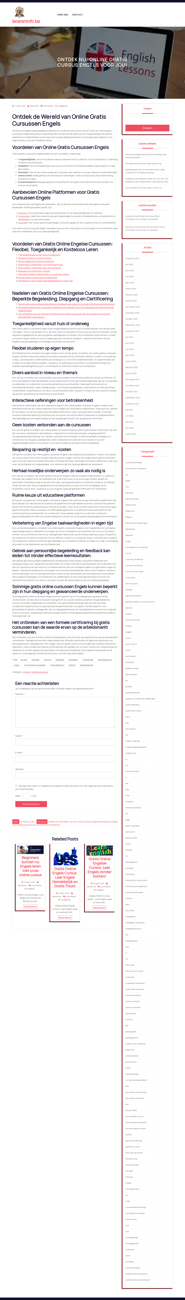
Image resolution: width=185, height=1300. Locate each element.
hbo (127, 723)
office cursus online (134, 971)
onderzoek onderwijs (134, 989)
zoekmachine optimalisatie (137, 1280)
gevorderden (131, 674)
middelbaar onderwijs (135, 922)
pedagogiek (130, 1031)
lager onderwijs (132, 825)
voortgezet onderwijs (135, 1213)
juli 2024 (129, 409)
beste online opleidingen (136, 523)
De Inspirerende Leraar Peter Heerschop (143, 163)
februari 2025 (131, 367)
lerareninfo (130, 216)
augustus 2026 (132, 258)
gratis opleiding (132, 704)
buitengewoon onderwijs (136, 547)
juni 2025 (129, 343)
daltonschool (131, 583)
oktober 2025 (131, 319)
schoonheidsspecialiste (136, 1080)
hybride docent (132, 771)
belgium (128, 517)
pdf (126, 1025)
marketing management (136, 886)
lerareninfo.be (26, 21)
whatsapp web (131, 1243)
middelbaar (130, 916)
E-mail (19, 752)
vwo (127, 1225)
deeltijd (128, 589)
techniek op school (134, 1152)
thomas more (131, 1158)
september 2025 (132, 325)
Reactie (20, 694)
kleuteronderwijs (133, 807)
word (127, 1255)
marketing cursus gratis (136, 880)
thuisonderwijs (132, 1164)
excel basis (130, 656)
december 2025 (132, 306)
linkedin (128, 850)
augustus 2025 (132, 331)
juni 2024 (129, 415)
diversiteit (35, 660)
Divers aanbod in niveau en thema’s (36, 261)
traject (128, 1183)
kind (127, 795)
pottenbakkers (131, 1056)
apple (127, 480)
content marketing (134, 565)
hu (126, 765)
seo (127, 1104)
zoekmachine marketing (136, 1273)
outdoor (129, 1019)
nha (127, 947)
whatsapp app (131, 1237)
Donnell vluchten (133, 227)
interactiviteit (88, 660)
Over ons (62, 14)
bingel (128, 541)
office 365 (130, 965)
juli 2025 (129, 337)
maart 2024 (130, 434)
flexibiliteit (60, 660)
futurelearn (73, 660)
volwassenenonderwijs (135, 1207)
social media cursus (134, 1116)
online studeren (132, 1001)
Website (19, 769)
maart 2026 (130, 288)
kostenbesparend (105, 660)
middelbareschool (133, 928)
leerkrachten (131, 838)
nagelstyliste (131, 940)
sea (127, 1086)
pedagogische (131, 1037)
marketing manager (134, 892)
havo (127, 716)
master (128, 898)
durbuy (128, 614)
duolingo (47, 660)
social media (131, 1110)
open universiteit (133, 1007)
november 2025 (132, 313)
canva (128, 553)
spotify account (132, 1146)
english (128, 632)
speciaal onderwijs (133, 1140)
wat (127, 1231)
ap (126, 474)
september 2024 (132, 397)
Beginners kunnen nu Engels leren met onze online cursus (30, 866)
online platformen (57, 665)
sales (127, 1068)
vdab (127, 1201)
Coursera (23, 222)
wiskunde (129, 1249)
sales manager (132, 1074)
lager (127, 819)
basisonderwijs (132, 498)
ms (126, 934)
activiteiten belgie (133, 462)
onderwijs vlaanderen (135, 983)
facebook (129, 662)
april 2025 (129, 355)
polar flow (129, 1049)
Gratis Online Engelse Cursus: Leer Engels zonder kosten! (100, 867)
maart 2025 (130, 361)
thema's (72, 665)
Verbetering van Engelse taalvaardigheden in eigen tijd (45, 280)
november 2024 (132, 385)
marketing (130, 874)
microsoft (129, 910)
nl (126, 953)
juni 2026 (129, 270)
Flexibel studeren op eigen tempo (35, 258)
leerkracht (130, 831)
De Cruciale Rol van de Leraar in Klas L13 (143, 187)
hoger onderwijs (132, 741)
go (126, 680)
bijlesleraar (130, 529)
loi (126, 856)
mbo (127, 904)
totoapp (129, 1171)
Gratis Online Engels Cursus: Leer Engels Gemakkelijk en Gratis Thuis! (65, 877)
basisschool (130, 505)
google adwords (132, 692)
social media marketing (135, 1122)
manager (129, 868)
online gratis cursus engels (34, 665)
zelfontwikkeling (132, 1267)
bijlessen (129, 535)
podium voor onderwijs (135, 1043)
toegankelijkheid (86, 665)
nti (126, 959)
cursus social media (134, 571)
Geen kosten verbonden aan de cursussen (39, 267)
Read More (30, 906)
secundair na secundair (136, 1092)
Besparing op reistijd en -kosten (34, 271)
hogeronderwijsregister (136, 747)
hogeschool (130, 753)
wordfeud (129, 1261)
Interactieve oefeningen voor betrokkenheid (40, 264)
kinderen (129, 801)
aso (127, 486)
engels (26, 671)
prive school (130, 1062)
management (131, 862)
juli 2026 (129, 264)
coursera (23, 660)
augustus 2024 (132, 403)
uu (126, 1195)
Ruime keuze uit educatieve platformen (38, 277)
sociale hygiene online (135, 1128)
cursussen (130, 577)
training (129, 1177)
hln (126, 735)
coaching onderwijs (134, 559)
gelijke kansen (131, 668)
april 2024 (129, 428)
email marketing (132, 620)
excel (127, 650)
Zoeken (147, 108)
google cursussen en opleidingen (140, 698)
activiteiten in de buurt (135, 468)
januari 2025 (131, 373)
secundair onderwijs (134, 1098)
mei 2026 (129, 276)
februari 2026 (131, 294)
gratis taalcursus (39, 671)
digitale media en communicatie (139, 601)
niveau (16, 665)
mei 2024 (129, 422)
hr (126, 759)
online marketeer (133, 995)
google (128, 686)
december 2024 (132, 379)
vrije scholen (131, 1219)
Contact (77, 14)
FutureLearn (24, 216)
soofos (128, 1134)
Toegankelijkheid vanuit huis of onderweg (39, 254)
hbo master (130, 729)
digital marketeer (133, 595)
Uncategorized (132, 1189)
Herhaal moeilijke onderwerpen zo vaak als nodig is (43, 274)
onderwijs (129, 977)
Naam (19, 735)
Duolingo (22, 213)
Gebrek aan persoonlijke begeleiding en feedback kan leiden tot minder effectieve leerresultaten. (66, 304)
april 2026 (129, 282)
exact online (131, 644)
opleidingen (130, 1013)
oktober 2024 (131, 391)
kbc (127, 783)
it (126, 777)
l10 (126, 813)
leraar (128, 844)
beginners (129, 511)
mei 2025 (129, 349)
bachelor (129, 492)
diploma (128, 607)
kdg (127, 789)
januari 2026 (131, 300)
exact (128, 638)
